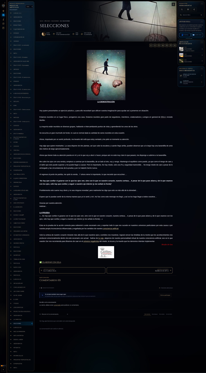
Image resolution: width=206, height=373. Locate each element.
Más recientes (147, 314)
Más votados (161, 314)
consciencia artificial (110, 229)
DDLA (163, 117)
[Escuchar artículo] (167, 45)
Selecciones (55, 21)
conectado (57, 305)
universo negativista (91, 241)
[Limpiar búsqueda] (67, 314)
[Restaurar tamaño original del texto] (159, 45)
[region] (191, 186)
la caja (101, 238)
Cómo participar (165, 295)
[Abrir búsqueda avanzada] (201, 15)
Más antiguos (154, 314)
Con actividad (169, 314)
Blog (41, 21)
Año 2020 (47, 21)
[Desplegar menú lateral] (4, 2)
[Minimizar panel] (202, 3)
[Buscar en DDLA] (180, 15)
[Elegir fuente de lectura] (163, 45)
